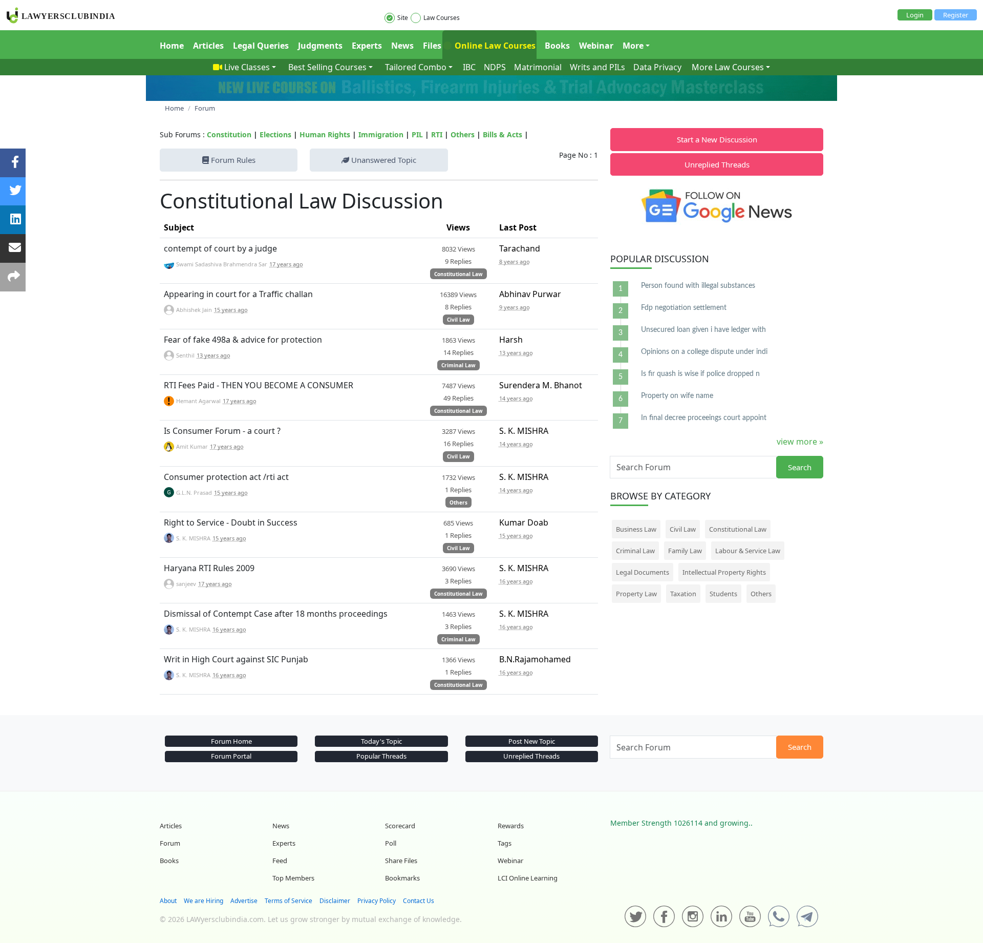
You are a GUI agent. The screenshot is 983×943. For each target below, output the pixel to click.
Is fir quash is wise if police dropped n (700, 374)
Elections (275, 134)
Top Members (293, 878)
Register (955, 14)
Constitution (229, 134)
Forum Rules (232, 160)
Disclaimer (334, 900)
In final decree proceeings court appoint (703, 418)
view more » (800, 441)
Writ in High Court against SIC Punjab (236, 659)
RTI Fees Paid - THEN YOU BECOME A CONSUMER (258, 385)
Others (463, 134)
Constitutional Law (458, 274)
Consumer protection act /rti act (226, 477)
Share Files (401, 860)
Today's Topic (381, 741)
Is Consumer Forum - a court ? (222, 430)
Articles (208, 45)
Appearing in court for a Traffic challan (238, 294)
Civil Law (458, 319)
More (633, 45)
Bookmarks (402, 878)
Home (172, 45)
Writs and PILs (597, 67)
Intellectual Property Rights (724, 572)
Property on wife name (677, 396)
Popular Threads (381, 756)
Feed (279, 860)
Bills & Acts (502, 134)
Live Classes (247, 67)
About (168, 900)
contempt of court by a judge (220, 248)
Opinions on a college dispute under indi (704, 351)
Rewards (511, 825)
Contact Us (418, 900)
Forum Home (231, 741)
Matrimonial (538, 67)
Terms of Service (288, 900)
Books (557, 45)
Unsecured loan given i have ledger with (703, 329)
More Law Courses (728, 67)
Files (432, 45)
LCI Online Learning (528, 878)
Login (915, 14)
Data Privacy (657, 67)
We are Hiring (203, 900)
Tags (504, 843)
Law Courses (441, 17)
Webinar (596, 45)
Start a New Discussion (717, 139)
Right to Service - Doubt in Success (230, 522)
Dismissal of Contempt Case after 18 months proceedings (276, 613)
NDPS (495, 67)
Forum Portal (231, 756)
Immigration (380, 134)
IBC (469, 67)
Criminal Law (458, 365)
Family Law (685, 550)
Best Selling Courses (327, 67)
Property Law (636, 593)
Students (723, 593)
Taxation (683, 593)
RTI (436, 134)
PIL (417, 134)
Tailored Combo (415, 67)
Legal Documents (642, 572)
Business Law (636, 529)
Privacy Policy (376, 900)
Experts (367, 45)
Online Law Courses (494, 45)
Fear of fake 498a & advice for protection (243, 339)
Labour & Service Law (747, 550)
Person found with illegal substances (698, 285)
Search (799, 467)
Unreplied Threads (717, 164)
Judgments (320, 45)
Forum (170, 843)
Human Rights (325, 134)
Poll (390, 843)
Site (402, 17)
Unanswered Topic (382, 160)
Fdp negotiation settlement (683, 307)
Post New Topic (531, 741)
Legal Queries (261, 45)
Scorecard (400, 825)
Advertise (244, 900)
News (402, 45)
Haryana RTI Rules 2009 (209, 568)
